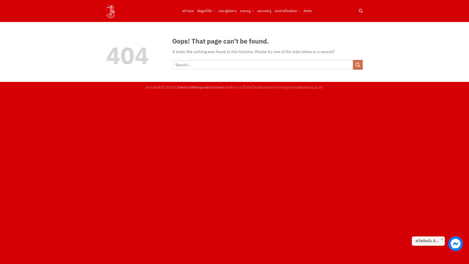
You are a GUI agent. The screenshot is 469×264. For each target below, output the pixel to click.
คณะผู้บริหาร (228, 11)
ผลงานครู (264, 11)
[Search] (361, 11)
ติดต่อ (308, 11)
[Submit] (358, 64)
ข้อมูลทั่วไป (204, 11)
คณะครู (245, 11)
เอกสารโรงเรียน (286, 11)
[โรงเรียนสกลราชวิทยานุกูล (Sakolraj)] (140, 11)
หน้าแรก (188, 11)
